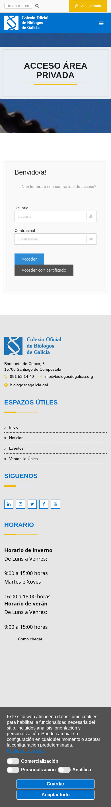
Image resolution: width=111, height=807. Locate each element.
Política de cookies (26, 750)
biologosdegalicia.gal (29, 385)
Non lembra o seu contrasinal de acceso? (59, 186)
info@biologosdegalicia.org (68, 376)
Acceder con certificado (44, 270)
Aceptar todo (56, 794)
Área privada (90, 6)
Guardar (55, 783)
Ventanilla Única (23, 458)
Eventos (16, 448)
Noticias (16, 437)
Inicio (13, 427)
